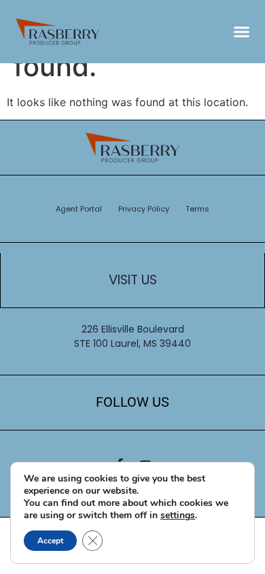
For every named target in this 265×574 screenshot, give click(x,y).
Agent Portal (79, 208)
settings (177, 515)
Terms (197, 208)
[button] (242, 32)
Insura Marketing (157, 248)
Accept (50, 540)
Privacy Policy (143, 208)
